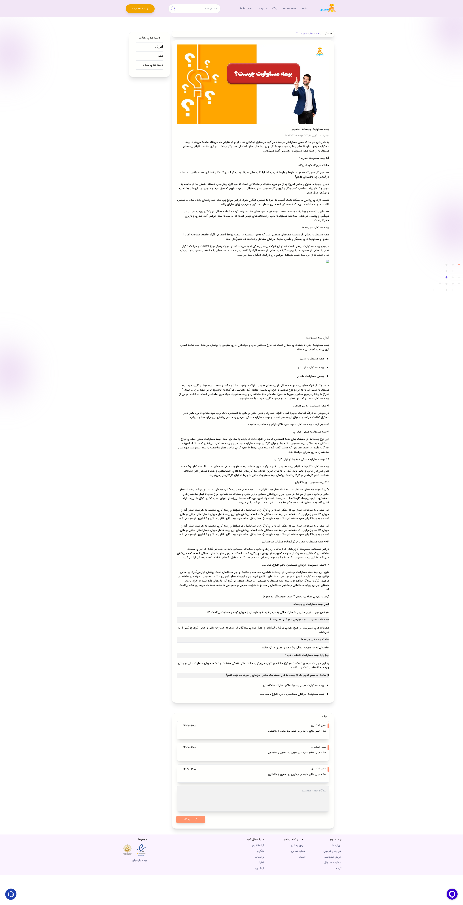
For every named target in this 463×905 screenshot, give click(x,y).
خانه (304, 9)
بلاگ (274, 9)
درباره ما (262, 9)
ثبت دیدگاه (190, 819)
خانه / (328, 33)
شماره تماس (298, 851)
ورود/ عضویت (140, 8)
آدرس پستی (298, 845)
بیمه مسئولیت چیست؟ (309, 33)
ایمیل (302, 857)
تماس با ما (246, 9)
